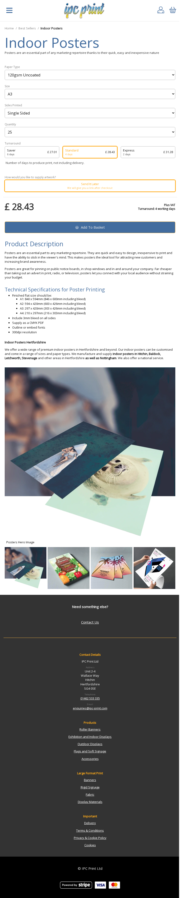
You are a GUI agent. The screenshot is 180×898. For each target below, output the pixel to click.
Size (7, 86)
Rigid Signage (90, 787)
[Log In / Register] (161, 10)
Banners (90, 780)
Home (9, 28)
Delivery (90, 823)
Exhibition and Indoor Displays (90, 737)
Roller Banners (90, 729)
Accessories (90, 759)
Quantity (10, 124)
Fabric (90, 794)
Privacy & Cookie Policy (90, 838)
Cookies (90, 845)
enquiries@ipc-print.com (90, 708)
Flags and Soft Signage (90, 751)
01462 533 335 (90, 698)
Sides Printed (13, 105)
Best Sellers (27, 28)
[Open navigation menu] (9, 11)
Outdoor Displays (90, 744)
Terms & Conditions (90, 830)
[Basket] (173, 10)
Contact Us (90, 622)
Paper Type (12, 67)
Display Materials (90, 802)
